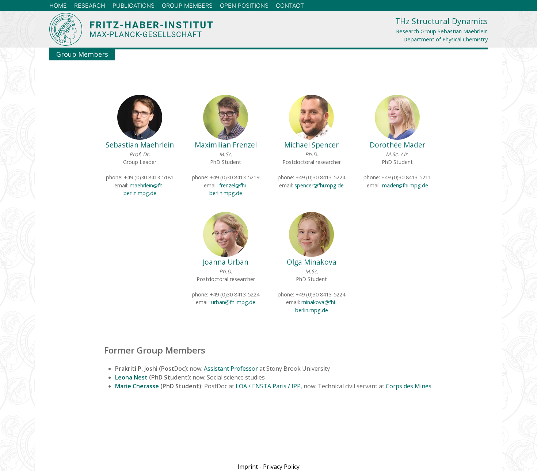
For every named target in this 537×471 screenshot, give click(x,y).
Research (89, 5)
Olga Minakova (311, 262)
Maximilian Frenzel (226, 145)
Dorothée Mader (397, 145)
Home (58, 5)
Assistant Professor (231, 369)
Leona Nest (131, 377)
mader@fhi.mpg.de (405, 185)
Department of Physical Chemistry (445, 39)
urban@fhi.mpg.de (233, 302)
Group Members (187, 5)
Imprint (247, 467)
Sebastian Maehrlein (140, 145)
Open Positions (244, 5)
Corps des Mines (408, 386)
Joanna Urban (225, 262)
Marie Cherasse (137, 386)
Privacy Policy (281, 467)
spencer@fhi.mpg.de (319, 185)
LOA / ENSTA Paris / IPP (268, 386)
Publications (134, 5)
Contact (290, 5)
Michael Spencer (311, 145)
